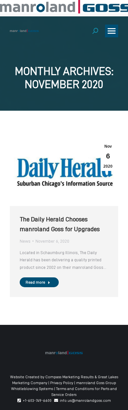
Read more (35, 282)
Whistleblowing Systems (32, 389)
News (25, 241)
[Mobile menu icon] (111, 31)
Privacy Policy (61, 383)
